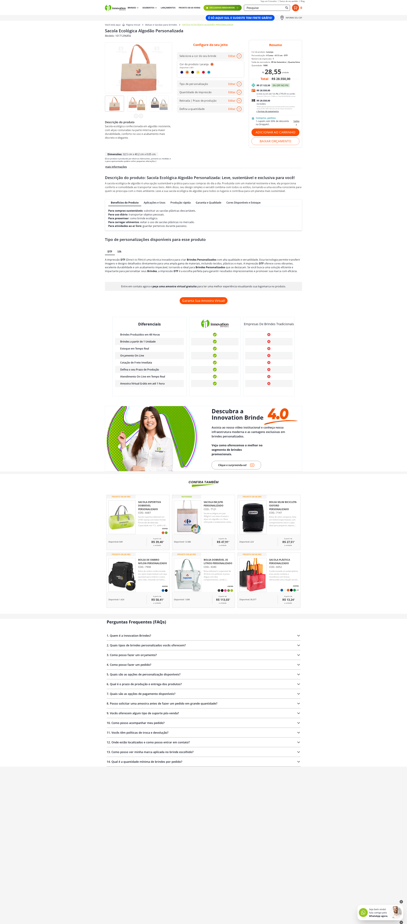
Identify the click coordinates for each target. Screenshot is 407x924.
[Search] (287, 8)
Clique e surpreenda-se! (232, 465)
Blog (303, 1)
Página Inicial (133, 24)
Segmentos (148, 7)
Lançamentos (168, 8)
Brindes (132, 7)
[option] (116, 106)
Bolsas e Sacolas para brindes (161, 24)
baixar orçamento (275, 141)
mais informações (116, 167)
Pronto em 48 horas (189, 8)
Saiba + (296, 123)
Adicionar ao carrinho (275, 132)
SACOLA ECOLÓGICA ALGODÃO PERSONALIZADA (207, 24)
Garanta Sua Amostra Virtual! (203, 300)
